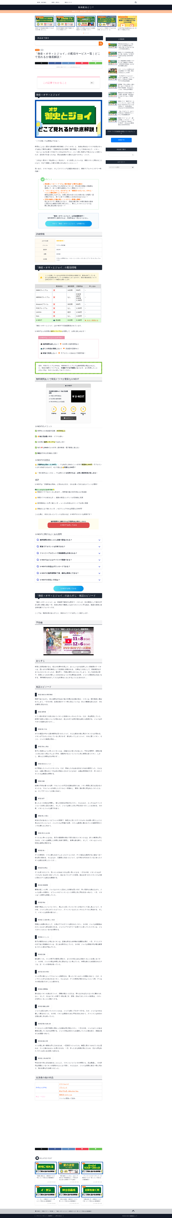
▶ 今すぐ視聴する (91, 320)
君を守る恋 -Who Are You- (69, 1091)
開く (92, 82)
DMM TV (121, 140)
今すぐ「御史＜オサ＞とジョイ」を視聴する (68, 223)
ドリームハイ (64, 1084)
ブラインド (63, 1087)
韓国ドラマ (44, 1211)
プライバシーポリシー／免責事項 (44, 1215)
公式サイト (69, 418)
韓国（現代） (56, 2)
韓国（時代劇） (42, 2)
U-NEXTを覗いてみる (68, 588)
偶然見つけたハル (65, 1095)
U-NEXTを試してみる (68, 525)
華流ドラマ (68, 2)
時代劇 (37, 50)
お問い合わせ (58, 1215)
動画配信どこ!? (86, 7)
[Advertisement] (68, 1123)
